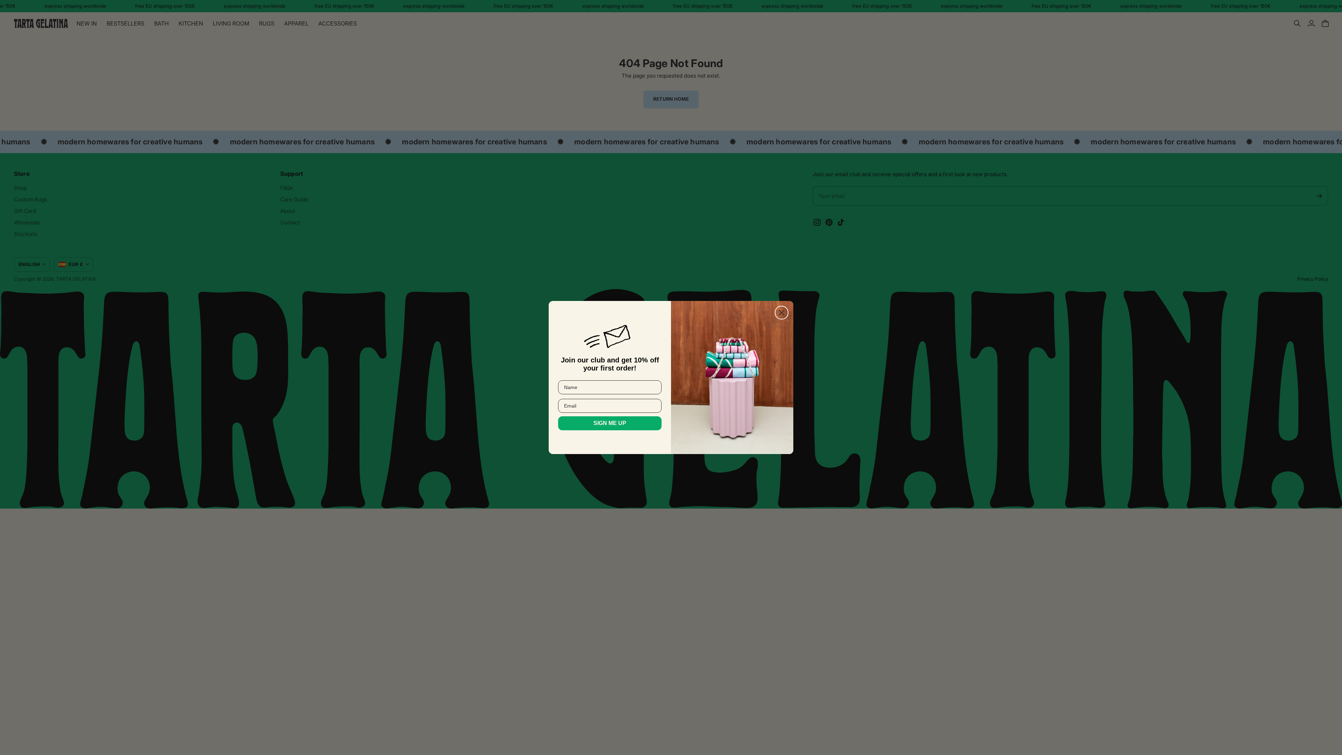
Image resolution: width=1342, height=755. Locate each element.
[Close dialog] (781, 313)
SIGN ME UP (609, 423)
